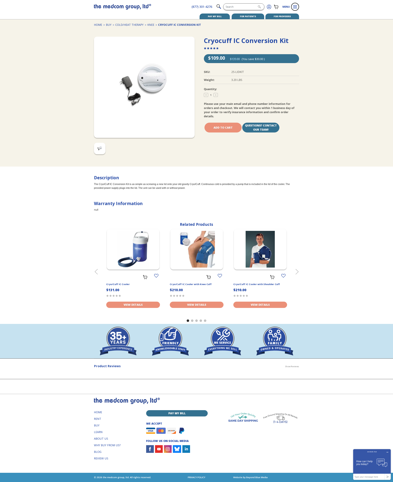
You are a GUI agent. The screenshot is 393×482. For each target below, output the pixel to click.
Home (98, 412)
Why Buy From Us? (107, 445)
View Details (133, 305)
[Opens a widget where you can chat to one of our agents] (372, 464)
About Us (101, 438)
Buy (96, 425)
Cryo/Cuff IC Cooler (118, 284)
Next (297, 271)
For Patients (248, 16)
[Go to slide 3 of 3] (196, 320)
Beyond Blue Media (257, 477)
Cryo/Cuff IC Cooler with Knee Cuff (191, 284)
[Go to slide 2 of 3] (192, 320)
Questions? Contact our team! (261, 127)
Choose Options (197, 253)
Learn (98, 432)
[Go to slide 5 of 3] (205, 320)
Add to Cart (133, 253)
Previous (96, 271)
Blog (97, 452)
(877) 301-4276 (202, 7)
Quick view (133, 246)
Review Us (101, 458)
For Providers (282, 16)
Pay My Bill (215, 16)
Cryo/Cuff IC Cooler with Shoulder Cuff (256, 284)
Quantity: (210, 89)
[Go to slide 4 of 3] (201, 320)
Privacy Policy (196, 477)
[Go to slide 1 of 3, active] (188, 320)
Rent (97, 419)
